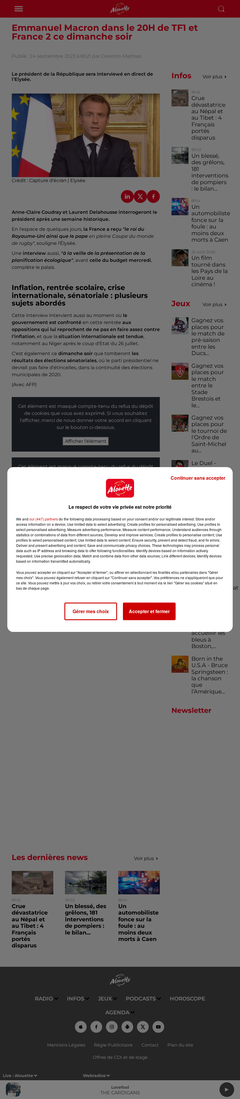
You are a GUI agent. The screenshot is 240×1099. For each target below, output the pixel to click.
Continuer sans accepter (198, 477)
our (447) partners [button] (43, 518)
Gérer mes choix (91, 611)
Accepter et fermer (149, 611)
